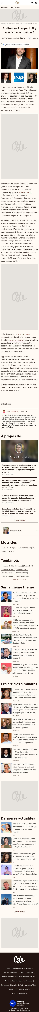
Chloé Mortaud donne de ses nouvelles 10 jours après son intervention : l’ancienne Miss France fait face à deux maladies (24, 870)
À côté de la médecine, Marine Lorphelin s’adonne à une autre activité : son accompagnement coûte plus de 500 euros (24, 843)
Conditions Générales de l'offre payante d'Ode (18, 985)
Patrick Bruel (28, 566)
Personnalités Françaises (27, 548)
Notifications (13, 989)
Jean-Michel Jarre (7, 573)
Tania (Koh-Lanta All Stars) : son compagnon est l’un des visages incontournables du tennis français (24, 828)
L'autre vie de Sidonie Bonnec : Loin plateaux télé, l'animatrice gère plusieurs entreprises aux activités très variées (24, 768)
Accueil (3, 23)
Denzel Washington (22, 576)
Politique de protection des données (18, 981)
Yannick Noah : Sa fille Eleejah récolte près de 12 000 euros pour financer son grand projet (24, 856)
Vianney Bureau (21, 569)
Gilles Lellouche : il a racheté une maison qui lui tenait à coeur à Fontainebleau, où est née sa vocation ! (24, 654)
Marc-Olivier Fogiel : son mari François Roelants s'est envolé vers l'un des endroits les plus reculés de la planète (23, 723)
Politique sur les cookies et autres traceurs (18, 977)
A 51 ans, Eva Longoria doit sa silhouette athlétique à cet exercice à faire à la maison (23, 610)
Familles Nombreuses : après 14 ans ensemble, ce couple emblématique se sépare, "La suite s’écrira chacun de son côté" (25, 900)
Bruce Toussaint (25, 23)
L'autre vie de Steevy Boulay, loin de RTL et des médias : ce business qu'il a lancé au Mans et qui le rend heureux (24, 753)
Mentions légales (27, 972)
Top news (11, 551)
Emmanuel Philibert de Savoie (12, 566)
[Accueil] (17, 3)
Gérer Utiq (24, 989)
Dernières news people (12, 23)
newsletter (36, 3)
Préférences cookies (19, 993)
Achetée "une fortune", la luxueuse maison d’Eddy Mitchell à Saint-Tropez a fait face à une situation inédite (24, 639)
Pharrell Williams (21, 573)
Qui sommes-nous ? (11, 972)
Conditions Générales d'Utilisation (18, 968)
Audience (5, 548)
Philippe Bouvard (7, 576)
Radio (4, 551)
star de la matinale (16, 340)
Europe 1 (13, 548)
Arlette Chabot (25, 192)
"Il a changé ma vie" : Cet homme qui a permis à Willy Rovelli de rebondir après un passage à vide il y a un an (25, 597)
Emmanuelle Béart (8, 569)
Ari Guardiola (13, 411)
